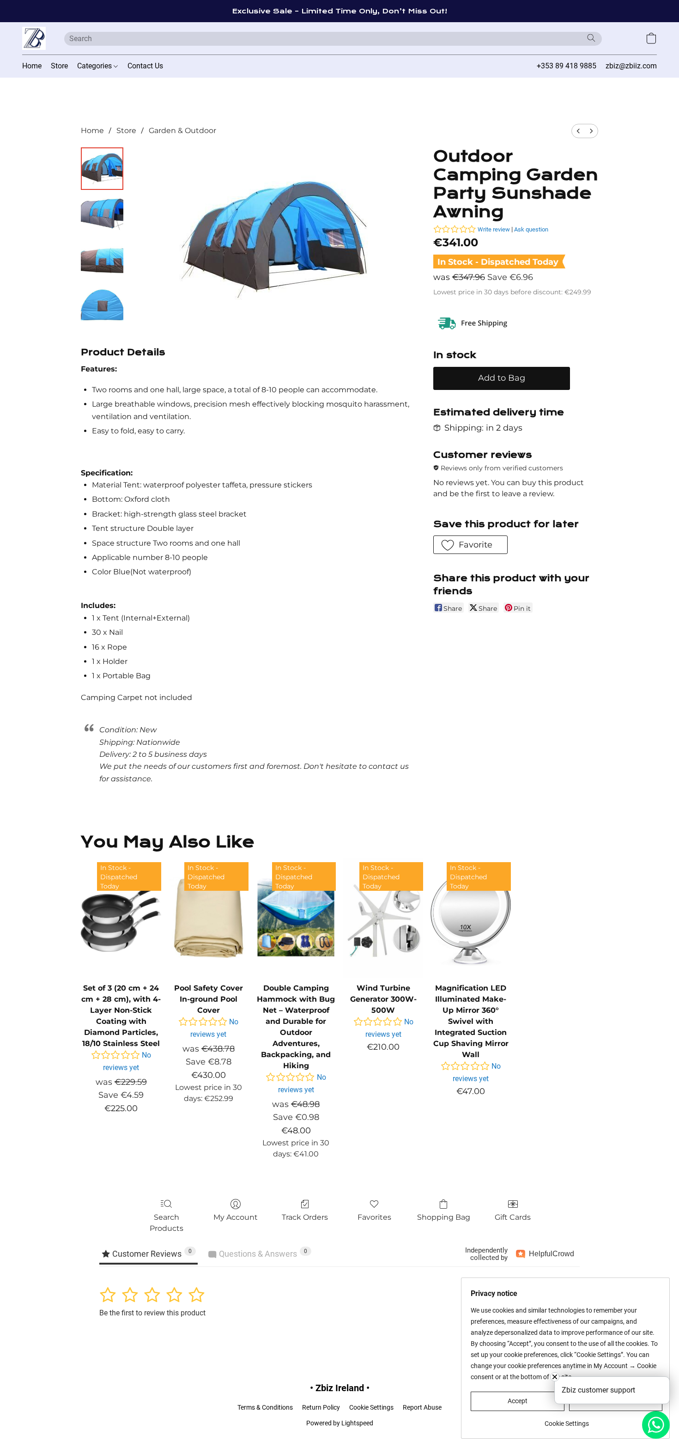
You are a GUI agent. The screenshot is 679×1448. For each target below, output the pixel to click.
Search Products (166, 1223)
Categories (95, 65)
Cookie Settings (371, 1407)
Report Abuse (422, 1407)
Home (32, 65)
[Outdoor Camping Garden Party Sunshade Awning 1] (102, 215)
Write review (494, 229)
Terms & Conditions (265, 1407)
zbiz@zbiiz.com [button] (631, 65)
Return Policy (321, 1407)
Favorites (374, 1217)
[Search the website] (591, 37)
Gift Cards (513, 1217)
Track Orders (305, 1217)
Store (59, 65)
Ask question (531, 229)
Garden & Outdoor (182, 130)
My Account (235, 1217)
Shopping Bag (443, 1217)
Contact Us (145, 65)
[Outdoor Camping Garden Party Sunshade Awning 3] (102, 307)
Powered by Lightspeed (339, 1423)
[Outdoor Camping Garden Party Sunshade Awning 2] (102, 261)
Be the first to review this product (152, 1312)
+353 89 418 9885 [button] (566, 65)
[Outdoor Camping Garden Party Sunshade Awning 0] (102, 168)
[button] (34, 38)
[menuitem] (578, 131)
